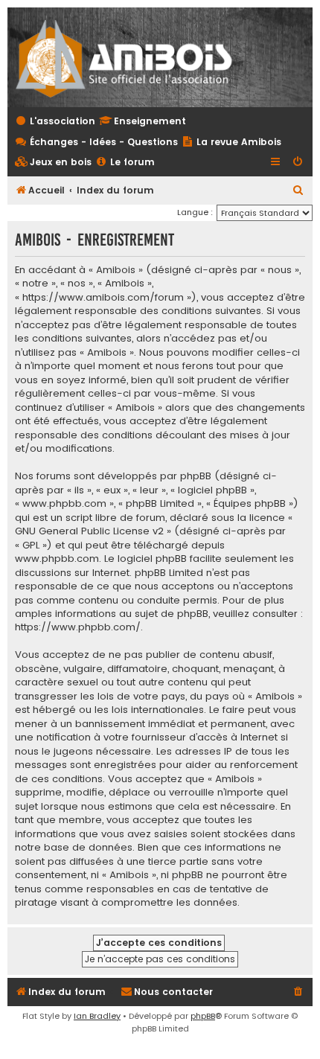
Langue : (195, 212)
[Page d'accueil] (133, 57)
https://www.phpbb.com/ (78, 627)
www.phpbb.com (57, 559)
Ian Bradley (97, 1016)
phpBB (203, 1016)
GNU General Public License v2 (89, 531)
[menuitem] (53, 163)
